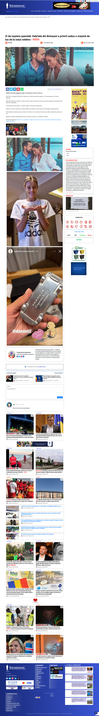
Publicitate (9, 697)
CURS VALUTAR (79, 231)
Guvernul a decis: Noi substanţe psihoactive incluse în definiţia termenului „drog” (23, 377)
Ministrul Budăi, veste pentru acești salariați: (52, 377)
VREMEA (79, 239)
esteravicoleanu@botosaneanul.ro (25, 354)
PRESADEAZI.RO (52, 693)
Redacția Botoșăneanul (24, 352)
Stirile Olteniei (52, 696)
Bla (14, 404)
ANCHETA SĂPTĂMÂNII (69, 11)
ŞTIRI (32, 11)
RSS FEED (9, 708)
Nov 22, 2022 (21, 404)
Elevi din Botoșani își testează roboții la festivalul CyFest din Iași (37, 534)
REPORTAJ (44, 11)
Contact (9, 699)
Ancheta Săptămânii (41, 667)
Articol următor (58, 373)
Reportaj (38, 676)
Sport (37, 684)
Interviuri (38, 678)
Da (67, 153)
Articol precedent (11, 373)
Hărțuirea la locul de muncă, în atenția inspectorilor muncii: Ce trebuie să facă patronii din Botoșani (40, 514)
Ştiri (37, 674)
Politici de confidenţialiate (13, 705)
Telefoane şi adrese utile (13, 703)
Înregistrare (95, 1)
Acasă (6, 17)
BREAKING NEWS (88, 11)
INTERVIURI (38, 11)
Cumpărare (82, 235)
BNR (75, 235)
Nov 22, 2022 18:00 (89, 42)
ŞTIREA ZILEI (80, 11)
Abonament (10, 710)
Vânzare (89, 235)
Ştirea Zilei (39, 669)
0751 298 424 (8, 673)
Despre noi (9, 696)
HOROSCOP (79, 217)
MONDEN (50, 11)
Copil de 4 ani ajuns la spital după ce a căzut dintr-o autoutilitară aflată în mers (41, 506)
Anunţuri (9, 701)
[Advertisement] (49, 26)
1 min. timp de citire (48, 42)
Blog (37, 680)
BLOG (54, 11)
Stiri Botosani (9, 413)
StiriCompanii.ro (52, 695)
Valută (68, 235)
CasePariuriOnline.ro (47, 693)
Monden (9, 17)
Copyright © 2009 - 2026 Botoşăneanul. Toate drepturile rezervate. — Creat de (50, 713)
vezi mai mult (69, 192)
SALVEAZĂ (60, 397)
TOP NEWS (60, 11)
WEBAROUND (69, 713)
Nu (67, 155)
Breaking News (40, 673)
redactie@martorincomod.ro (11, 675)
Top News (8, 477)
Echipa (38, 687)
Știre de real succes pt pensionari (21, 408)
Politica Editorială (40, 685)
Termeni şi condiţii (11, 707)
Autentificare (89, 1)
